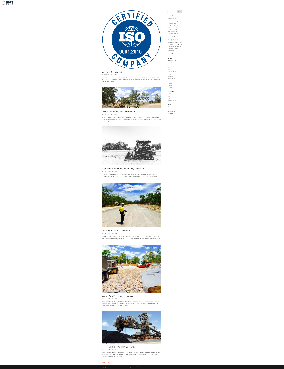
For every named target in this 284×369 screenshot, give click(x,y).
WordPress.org (171, 113)
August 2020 (171, 81)
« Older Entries (105, 362)
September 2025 (172, 60)
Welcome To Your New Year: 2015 (117, 230)
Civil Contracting (172, 94)
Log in (169, 106)
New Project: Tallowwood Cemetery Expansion (123, 168)
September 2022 (172, 72)
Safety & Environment (268, 3)
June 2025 (170, 65)
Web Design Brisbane (141, 367)
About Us (256, 3)
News (116, 74)
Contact (279, 3)
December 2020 (171, 78)
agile (105, 74)
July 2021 (170, 74)
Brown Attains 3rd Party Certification (118, 111)
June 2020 (170, 83)
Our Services (240, 3)
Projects (249, 3)
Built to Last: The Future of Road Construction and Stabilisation (174, 48)
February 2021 (171, 76)
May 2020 (170, 85)
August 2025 (171, 62)
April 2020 (170, 87)
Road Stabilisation (172, 100)
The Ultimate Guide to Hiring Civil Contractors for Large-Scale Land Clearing (175, 27)
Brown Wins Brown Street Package (117, 296)
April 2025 (170, 69)
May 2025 (170, 67)
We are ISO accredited (112, 72)
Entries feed (171, 109)
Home (233, 3)
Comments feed (171, 111)
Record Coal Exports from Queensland (119, 346)
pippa (105, 114)
